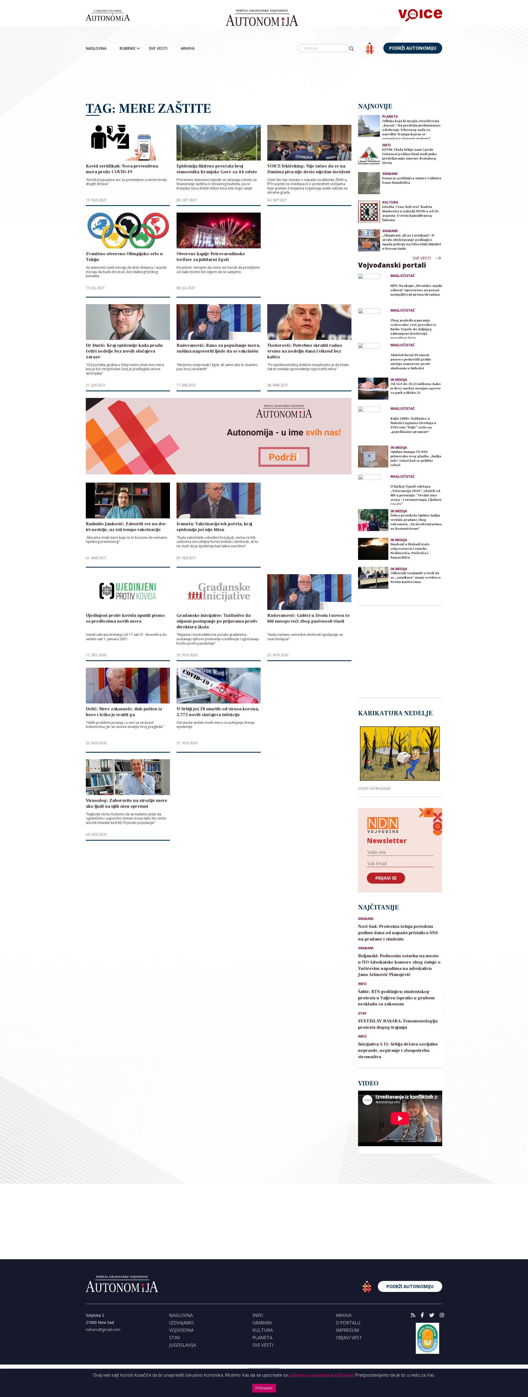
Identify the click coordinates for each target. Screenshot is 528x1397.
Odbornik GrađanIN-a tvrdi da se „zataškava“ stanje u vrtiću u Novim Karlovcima (416, 577)
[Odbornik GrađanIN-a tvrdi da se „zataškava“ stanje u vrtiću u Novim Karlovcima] (373, 578)
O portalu (348, 1323)
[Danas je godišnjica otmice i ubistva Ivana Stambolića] (369, 182)
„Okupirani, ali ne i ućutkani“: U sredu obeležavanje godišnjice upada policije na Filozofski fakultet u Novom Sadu (411, 242)
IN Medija (399, 380)
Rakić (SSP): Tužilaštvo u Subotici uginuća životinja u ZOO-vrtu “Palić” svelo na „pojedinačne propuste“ (413, 425)
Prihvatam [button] (264, 1387)
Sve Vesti (158, 48)
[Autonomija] (262, 18)
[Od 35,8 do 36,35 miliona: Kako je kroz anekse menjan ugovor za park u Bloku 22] (373, 389)
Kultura (390, 202)
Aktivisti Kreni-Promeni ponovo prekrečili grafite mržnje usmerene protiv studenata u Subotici (411, 361)
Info (386, 145)
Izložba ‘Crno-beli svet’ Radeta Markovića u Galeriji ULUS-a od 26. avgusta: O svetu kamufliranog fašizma (410, 213)
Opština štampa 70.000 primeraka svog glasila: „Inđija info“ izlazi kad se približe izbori (416, 458)
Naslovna (96, 48)
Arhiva (187, 48)
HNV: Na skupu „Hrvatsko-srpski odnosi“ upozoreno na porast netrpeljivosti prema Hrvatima (416, 290)
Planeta (390, 116)
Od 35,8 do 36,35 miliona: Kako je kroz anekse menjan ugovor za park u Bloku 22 (416, 388)
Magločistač (403, 276)
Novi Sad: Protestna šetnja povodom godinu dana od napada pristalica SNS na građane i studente (398, 933)
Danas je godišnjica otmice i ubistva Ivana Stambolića (411, 180)
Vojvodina (181, 1330)
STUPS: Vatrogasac (374, 788)
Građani (390, 173)
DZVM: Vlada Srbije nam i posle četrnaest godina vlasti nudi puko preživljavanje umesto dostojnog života (409, 156)
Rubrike (128, 48)
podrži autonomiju (412, 48)
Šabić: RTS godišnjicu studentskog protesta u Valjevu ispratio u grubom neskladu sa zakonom (396, 998)
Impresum (347, 1330)
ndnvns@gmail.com (103, 1329)
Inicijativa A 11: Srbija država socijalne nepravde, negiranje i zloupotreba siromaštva (398, 1050)
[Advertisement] (264, 78)
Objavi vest (349, 1338)
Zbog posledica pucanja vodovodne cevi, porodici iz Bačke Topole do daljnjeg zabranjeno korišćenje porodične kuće (413, 328)
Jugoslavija (182, 1345)
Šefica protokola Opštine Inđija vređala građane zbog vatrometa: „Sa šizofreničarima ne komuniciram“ (416, 522)
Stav (362, 1013)
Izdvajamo (181, 1323)
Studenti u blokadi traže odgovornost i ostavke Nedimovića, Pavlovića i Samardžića (410, 551)
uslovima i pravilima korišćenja (321, 1375)
